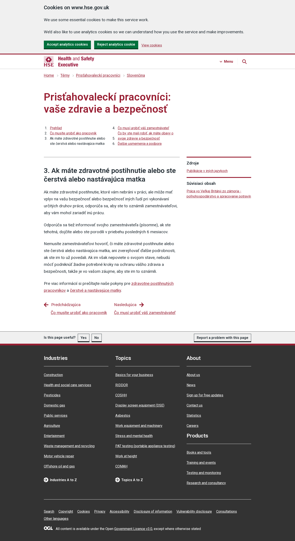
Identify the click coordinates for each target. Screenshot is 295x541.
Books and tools (199, 452)
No (96, 338)
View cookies (151, 45)
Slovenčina (136, 75)
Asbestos (122, 415)
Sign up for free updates (205, 395)
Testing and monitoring (204, 473)
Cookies (83, 511)
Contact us (195, 405)
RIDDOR (121, 385)
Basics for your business (134, 375)
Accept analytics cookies (67, 44)
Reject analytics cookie (116, 44)
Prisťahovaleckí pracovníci (98, 75)
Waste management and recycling (69, 446)
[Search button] (244, 61)
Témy (65, 75)
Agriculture (52, 426)
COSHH (121, 395)
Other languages (56, 519)
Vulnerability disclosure (194, 511)
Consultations (226, 511)
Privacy (99, 511)
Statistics (194, 415)
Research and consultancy (206, 483)
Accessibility (119, 511)
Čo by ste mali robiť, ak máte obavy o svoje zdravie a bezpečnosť (145, 135)
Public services (55, 415)
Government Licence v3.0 (133, 529)
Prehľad (56, 128)
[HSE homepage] (69, 62)
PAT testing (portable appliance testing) (145, 446)
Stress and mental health (134, 436)
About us (193, 375)
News (191, 385)
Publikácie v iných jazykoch (207, 171)
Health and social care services (67, 385)
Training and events (201, 463)
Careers (192, 426)
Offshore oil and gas (59, 466)
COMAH (121, 466)
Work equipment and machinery (138, 426)
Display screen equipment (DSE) (139, 405)
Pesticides (52, 395)
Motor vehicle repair (59, 456)
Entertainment (54, 436)
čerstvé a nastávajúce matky (95, 290)
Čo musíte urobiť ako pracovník (73, 133)
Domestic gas (54, 405)
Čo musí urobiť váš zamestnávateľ (143, 128)
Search (49, 511)
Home (49, 75)
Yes (84, 338)
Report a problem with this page (222, 338)
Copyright (66, 511)
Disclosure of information (153, 511)
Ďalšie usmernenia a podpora (140, 144)
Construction (53, 375)
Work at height (126, 456)
